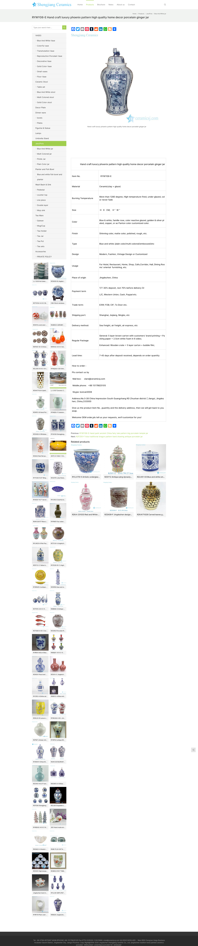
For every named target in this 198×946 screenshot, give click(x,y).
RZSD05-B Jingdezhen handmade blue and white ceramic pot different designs (58, 281)
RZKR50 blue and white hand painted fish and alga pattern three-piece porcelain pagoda (58, 587)
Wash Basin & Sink (43, 184)
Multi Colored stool (45, 97)
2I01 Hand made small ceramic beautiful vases (58, 827)
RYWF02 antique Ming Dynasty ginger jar (58, 740)
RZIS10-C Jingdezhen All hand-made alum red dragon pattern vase (58, 674)
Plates (39, 123)
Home (80, 4)
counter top (42, 195)
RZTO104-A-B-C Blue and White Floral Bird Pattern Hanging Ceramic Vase (40, 303)
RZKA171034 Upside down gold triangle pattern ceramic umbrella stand (40, 390)
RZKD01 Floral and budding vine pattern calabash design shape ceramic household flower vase (40, 674)
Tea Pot (40, 241)
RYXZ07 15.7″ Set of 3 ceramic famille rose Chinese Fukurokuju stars (40, 500)
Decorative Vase (44, 61)
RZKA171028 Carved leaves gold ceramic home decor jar (151, 514)
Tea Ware (39, 215)
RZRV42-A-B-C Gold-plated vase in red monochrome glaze (58, 347)
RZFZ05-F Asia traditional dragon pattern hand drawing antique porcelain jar (109, 436)
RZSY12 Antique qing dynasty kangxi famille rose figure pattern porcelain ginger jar (118, 477)
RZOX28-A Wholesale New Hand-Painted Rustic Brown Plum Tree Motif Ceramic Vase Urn (40, 434)
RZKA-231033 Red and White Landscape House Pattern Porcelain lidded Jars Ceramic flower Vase (86, 514)
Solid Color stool (44, 102)
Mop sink (41, 210)
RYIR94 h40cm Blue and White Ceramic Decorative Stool (40, 652)
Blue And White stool (46, 92)
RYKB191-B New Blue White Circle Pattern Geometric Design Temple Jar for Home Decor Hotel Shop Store (40, 762)
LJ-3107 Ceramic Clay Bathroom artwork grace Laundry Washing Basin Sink (58, 390)
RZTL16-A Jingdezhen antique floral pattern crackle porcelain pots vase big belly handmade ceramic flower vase (58, 543)
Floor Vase (41, 76)
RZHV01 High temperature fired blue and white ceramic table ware (40, 871)
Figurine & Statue (42, 128)
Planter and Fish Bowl (44, 169)
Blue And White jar (45, 149)
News (111, 4)
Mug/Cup (41, 226)
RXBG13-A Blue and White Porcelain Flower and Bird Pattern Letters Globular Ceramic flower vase (58, 696)
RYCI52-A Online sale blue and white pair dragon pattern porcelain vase (40, 696)
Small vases (42, 71)
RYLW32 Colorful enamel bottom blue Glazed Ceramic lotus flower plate (58, 500)
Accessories (40, 251)
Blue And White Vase (46, 40)
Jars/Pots (39, 143)
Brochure (101, 4)
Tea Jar (40, 236)
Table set (41, 87)
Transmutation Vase (45, 51)
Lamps (38, 133)
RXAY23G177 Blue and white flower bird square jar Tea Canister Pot (40, 521)
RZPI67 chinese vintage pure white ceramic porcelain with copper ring (40, 740)
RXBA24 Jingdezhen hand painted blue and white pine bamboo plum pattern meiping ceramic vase (58, 915)
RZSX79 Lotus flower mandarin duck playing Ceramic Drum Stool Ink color (58, 478)
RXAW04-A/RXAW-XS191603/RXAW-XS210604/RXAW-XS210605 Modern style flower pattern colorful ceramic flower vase (58, 325)
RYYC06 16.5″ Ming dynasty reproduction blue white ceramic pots (40, 478)
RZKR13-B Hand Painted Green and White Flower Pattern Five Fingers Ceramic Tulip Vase (40, 412)
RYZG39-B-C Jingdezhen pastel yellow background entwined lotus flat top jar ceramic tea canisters (58, 565)
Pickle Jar (41, 159)
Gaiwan (40, 220)
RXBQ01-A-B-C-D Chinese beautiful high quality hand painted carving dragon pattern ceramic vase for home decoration (58, 652)
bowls (39, 118)
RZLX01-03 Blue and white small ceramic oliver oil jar (151, 477)
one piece (41, 200)
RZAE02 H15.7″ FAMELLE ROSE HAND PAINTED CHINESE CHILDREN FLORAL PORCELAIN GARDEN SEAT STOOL (58, 871)
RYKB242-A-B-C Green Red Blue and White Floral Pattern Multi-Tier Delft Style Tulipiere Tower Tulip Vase (40, 827)
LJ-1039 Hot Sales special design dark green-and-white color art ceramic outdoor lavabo (40, 281)
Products (90, 4)
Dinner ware (40, 113)
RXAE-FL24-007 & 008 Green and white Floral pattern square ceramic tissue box (58, 849)
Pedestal (41, 190)
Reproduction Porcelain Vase (49, 56)
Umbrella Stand (42, 138)
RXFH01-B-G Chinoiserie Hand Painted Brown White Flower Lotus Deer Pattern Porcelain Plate (40, 347)
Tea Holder (42, 231)
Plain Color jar (43, 164)
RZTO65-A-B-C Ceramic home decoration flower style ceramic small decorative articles (40, 631)
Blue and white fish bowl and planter (49, 177)
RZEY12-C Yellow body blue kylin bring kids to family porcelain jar (40, 565)
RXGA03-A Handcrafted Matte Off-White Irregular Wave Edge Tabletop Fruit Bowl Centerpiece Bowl (40, 849)
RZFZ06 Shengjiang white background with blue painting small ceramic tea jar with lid (40, 805)
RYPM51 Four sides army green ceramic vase (58, 521)
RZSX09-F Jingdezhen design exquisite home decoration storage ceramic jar (118, 514)
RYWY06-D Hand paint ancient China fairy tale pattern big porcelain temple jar (113, 433)
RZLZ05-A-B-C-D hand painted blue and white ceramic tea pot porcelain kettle (40, 369)
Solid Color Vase (44, 66)
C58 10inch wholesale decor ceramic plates (58, 303)
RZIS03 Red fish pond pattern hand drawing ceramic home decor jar (40, 456)
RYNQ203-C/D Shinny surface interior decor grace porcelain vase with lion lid (58, 369)
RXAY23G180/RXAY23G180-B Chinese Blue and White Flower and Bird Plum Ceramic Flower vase (58, 762)
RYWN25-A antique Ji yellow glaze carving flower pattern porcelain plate (40, 587)
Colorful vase (43, 46)
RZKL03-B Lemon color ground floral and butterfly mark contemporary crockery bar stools (40, 718)
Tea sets (40, 246)
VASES (38, 35)
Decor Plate (40, 107)
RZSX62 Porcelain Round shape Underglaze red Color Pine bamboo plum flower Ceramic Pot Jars (58, 631)
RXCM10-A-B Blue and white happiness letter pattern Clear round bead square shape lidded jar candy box (58, 784)
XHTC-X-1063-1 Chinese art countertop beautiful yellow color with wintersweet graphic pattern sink (58, 456)
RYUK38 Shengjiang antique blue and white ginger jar (58, 434)
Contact (131, 4)
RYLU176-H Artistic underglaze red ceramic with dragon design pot (86, 477)
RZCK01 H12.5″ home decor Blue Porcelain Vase (40, 784)
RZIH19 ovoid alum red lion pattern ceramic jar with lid (40, 325)
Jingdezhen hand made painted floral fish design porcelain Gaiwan (40, 893)
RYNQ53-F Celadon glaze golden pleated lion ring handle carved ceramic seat (58, 412)
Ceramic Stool (41, 82)
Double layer (42, 205)
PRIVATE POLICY (46, 256)
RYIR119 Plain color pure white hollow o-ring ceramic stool (40, 915)
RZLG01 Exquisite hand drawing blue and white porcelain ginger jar (58, 805)
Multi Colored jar (44, 154)
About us (121, 4)
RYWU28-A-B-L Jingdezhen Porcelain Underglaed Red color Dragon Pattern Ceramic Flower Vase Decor (58, 718)
